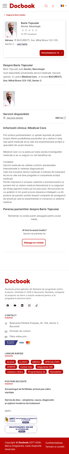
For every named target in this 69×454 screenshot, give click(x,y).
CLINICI (23, 362)
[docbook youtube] (15, 305)
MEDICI (36, 362)
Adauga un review (34, 242)
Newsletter (55, 371)
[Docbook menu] (5, 6)
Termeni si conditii (54, 446)
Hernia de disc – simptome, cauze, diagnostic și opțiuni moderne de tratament (29, 401)
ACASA (10, 362)
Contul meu (26, 366)
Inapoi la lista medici (15, 15)
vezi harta (22, 44)
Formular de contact (20, 331)
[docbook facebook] (8, 305)
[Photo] (10, 99)
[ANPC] (21, 420)
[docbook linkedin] (22, 305)
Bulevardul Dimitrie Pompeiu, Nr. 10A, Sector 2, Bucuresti (34, 325)
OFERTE (11, 366)
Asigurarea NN (45, 366)
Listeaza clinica (15, 371)
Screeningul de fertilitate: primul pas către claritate (28, 391)
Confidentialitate (54, 442)
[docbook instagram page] (30, 305)
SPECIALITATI (52, 362)
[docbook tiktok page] (37, 305)
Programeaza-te (50, 53)
